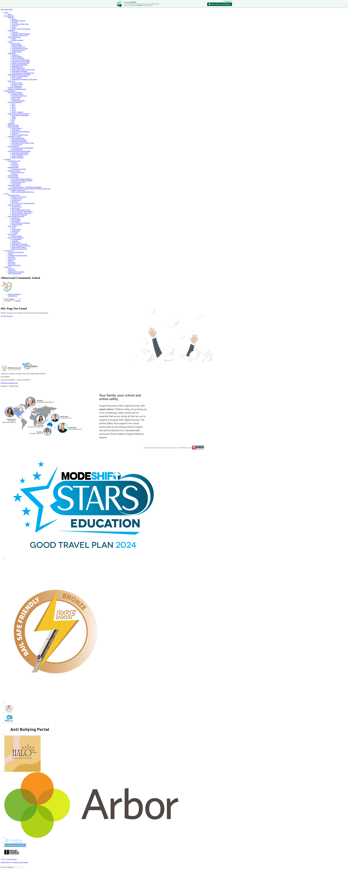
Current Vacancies (17, 82)
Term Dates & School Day (19, 95)
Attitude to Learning (17, 94)
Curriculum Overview (14, 161)
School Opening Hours (14, 273)
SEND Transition (17, 78)
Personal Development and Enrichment (19, 151)
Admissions (11, 30)
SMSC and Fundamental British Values (23, 192)
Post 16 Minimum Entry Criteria (21, 210)
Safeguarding (12, 53)
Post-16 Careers (12, 226)
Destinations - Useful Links (19, 244)
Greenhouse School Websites (20, 862)
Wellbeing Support (17, 224)
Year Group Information (15, 102)
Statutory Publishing (17, 40)
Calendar (10, 254)
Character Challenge (17, 156)
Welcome (10, 17)
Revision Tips (15, 218)
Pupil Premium (16, 43)
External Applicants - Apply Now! (21, 213)
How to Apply (16, 208)
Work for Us (11, 81)
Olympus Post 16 (16, 206)
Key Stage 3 (15, 164)
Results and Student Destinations (21, 34)
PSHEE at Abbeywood (18, 190)
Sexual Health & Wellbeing (19, 71)
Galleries (10, 260)
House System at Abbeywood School (18, 113)
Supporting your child (14, 136)
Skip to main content (7, 9)
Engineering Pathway (14, 185)
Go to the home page (7, 316)
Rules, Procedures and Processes (21, 245)
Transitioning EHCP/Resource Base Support (24, 79)
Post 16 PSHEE (16, 219)
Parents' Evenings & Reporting (20, 131)
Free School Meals (17, 45)
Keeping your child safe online (20, 63)
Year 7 (13, 104)
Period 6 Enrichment (17, 157)
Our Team (14, 22)
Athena (14, 118)
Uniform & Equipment (18, 100)
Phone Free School (13, 125)
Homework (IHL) (13, 175)
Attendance (11, 123)
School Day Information (15, 92)
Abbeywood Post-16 (14, 195)
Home (6, 12)
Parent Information (13, 126)
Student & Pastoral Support (19, 141)
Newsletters (11, 262)
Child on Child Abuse (18, 58)
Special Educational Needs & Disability (19, 74)
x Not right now (227, 1)
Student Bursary (16, 200)
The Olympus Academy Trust (20, 24)
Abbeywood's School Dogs (16, 252)
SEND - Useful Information (20, 76)
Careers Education (17, 144)
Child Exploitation (17, 56)
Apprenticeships (16, 229)
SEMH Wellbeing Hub (18, 68)
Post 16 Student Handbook (15, 237)
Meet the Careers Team (18, 182)
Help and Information (18, 138)
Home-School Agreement (19, 140)
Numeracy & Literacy (14, 170)
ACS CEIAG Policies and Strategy (22, 179)
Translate (17, 301)
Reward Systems (16, 97)
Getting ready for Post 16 (19, 247)
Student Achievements (14, 265)
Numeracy (15, 174)
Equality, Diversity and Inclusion (21, 29)
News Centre (11, 263)
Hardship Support (17, 51)
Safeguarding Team (17, 66)
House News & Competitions (20, 115)
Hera (13, 120)
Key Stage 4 (15, 166)
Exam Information (13, 146)
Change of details (17, 128)
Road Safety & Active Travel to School (23, 143)
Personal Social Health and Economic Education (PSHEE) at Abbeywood (29, 188)
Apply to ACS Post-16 (14, 205)
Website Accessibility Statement (17, 89)
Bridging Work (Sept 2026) (19, 249)
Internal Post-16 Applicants (19, 215)
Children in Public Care (18, 47)
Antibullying (15, 55)
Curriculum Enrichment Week (20, 153)
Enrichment (15, 201)
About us (14, 19)
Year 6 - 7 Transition (17, 112)
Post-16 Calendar (16, 236)
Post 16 (6, 193)
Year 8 (13, 105)
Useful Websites (16, 184)
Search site (4, 867)
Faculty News (12, 259)
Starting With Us (12, 296)
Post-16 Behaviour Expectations (21, 223)
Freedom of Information (15, 87)
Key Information (9, 16)
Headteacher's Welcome (18, 20)
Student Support (16, 242)
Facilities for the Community (16, 272)
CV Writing (15, 232)
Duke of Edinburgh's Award (20, 154)
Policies (14, 38)
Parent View (15, 133)
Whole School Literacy (18, 172)
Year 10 (14, 109)
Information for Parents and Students (22, 180)
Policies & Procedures (14, 37)
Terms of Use (12, 270)
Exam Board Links (17, 149)
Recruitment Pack (17, 86)
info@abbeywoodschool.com (9, 383)
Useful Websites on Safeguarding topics (23, 73)
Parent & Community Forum (20, 135)
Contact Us (7, 267)
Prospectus (15, 32)
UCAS (14, 228)
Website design (5, 862)
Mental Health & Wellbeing (19, 64)
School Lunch (16, 99)
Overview (14, 162)
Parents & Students (9, 91)
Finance (10, 42)
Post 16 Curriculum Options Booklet (22, 211)
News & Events (8, 250)
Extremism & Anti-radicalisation (21, 61)
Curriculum (7, 159)
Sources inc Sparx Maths (19, 169)
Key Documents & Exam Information (22, 148)
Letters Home (15, 130)
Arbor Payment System (18, 50)
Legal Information (11, 859)
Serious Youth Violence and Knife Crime (23, 69)
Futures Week (15, 231)
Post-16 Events (12, 234)
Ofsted (13, 27)
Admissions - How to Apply (20, 35)
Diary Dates (11, 257)
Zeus (13, 122)
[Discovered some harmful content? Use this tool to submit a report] (11, 856)
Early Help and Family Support (21, 60)
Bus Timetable (16, 221)
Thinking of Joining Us (14, 294)
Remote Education (13, 167)
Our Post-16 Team (17, 198)
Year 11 (14, 110)
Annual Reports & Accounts (20, 48)
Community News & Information (17, 255)
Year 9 (13, 107)
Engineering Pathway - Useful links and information (26, 187)
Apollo (14, 117)
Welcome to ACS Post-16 (19, 197)
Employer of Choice (17, 84)
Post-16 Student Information (16, 216)
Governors (15, 25)
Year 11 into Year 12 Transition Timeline (23, 203)
